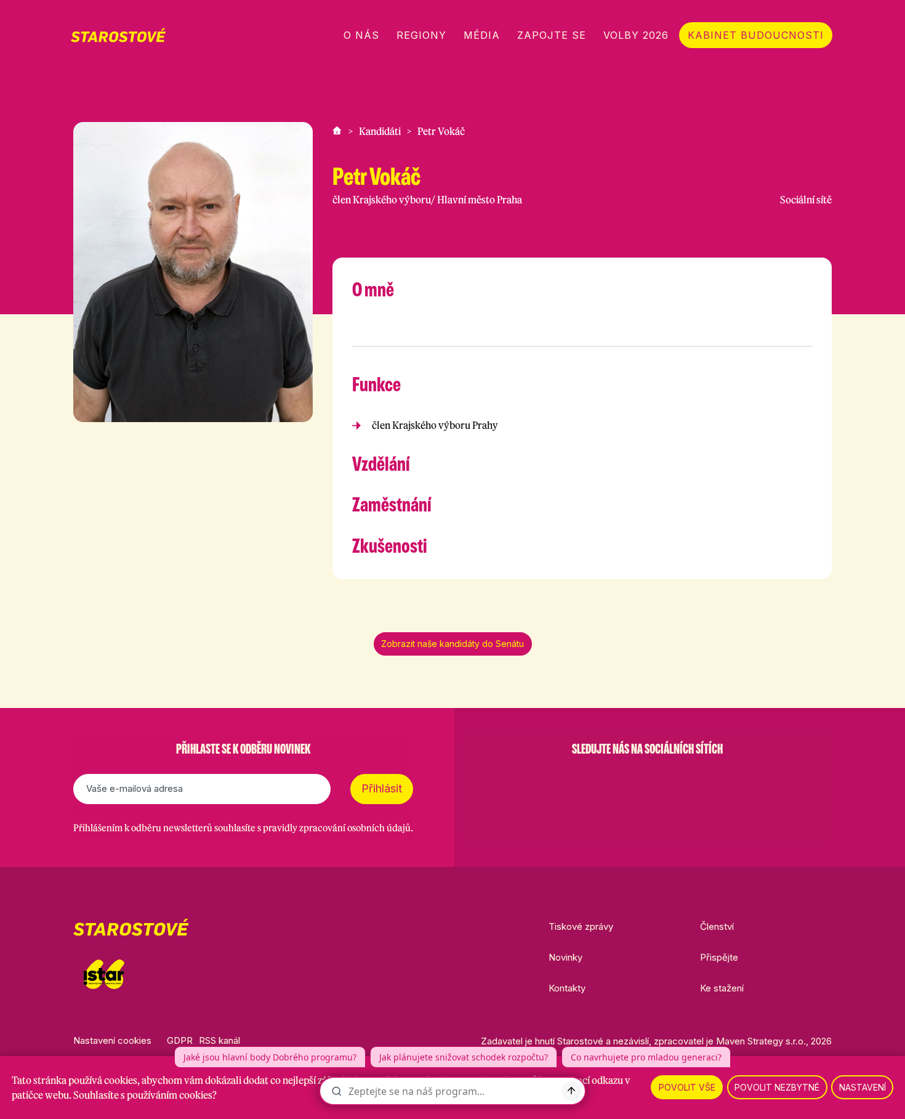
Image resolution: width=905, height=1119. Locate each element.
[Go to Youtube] (679, 780)
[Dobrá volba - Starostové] (118, 35)
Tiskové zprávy (581, 926)
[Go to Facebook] (583, 780)
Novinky (565, 957)
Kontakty (567, 988)
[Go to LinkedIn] (711, 780)
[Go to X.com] (647, 780)
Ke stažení (722, 988)
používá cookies (102, 1080)
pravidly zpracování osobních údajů (337, 828)
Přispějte (719, 957)
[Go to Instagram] (615, 780)
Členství (717, 926)
